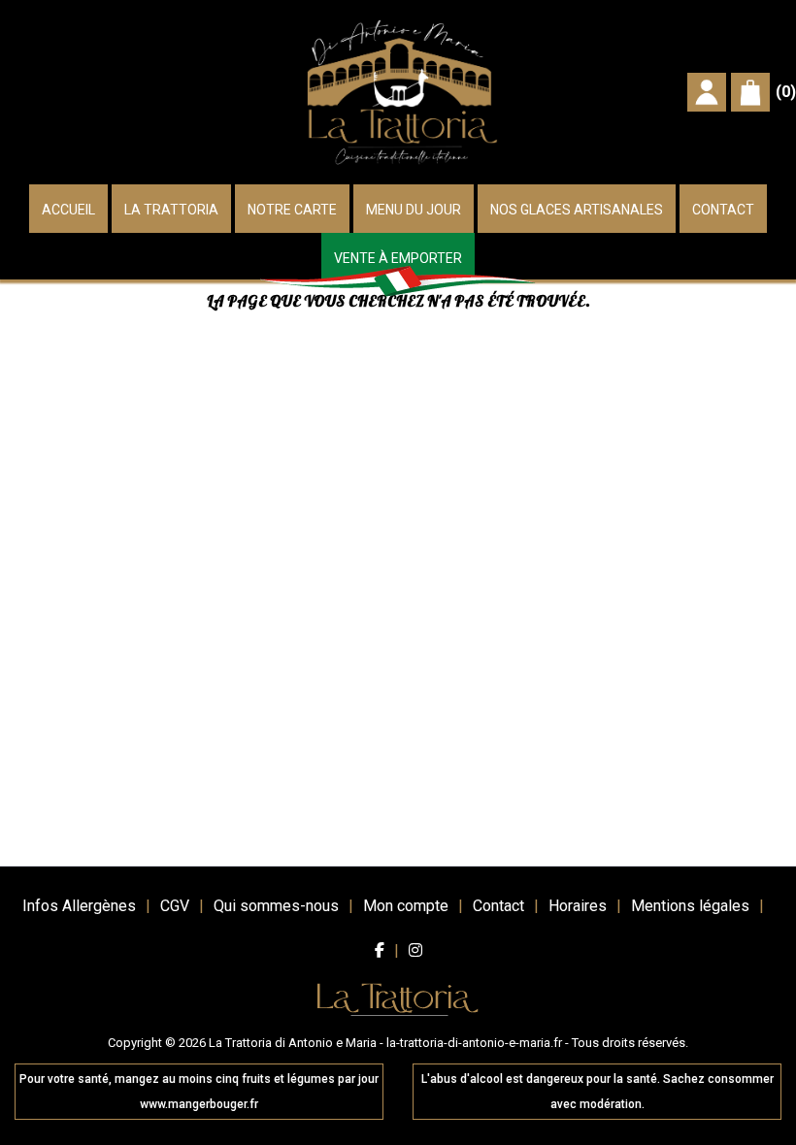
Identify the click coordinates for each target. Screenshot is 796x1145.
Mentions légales (690, 906)
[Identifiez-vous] (706, 91)
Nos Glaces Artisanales (576, 209)
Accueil (68, 209)
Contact (723, 209)
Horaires (577, 906)
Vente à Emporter (398, 258)
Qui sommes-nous (276, 906)
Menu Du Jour (413, 209)
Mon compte (405, 906)
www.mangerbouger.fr (199, 1104)
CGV (174, 906)
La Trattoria (171, 209)
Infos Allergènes (79, 906)
